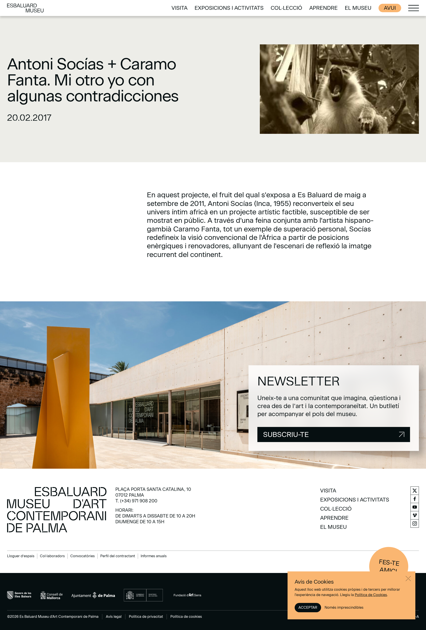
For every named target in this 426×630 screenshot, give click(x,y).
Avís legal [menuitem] (114, 616)
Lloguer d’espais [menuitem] (20, 556)
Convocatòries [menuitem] (82, 556)
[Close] (408, 578)
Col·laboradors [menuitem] (52, 556)
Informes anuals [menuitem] (154, 556)
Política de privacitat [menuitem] (146, 616)
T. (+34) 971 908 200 (136, 501)
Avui (390, 8)
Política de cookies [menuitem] (186, 616)
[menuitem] (179, 8)
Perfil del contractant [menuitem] (117, 556)
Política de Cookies (371, 595)
